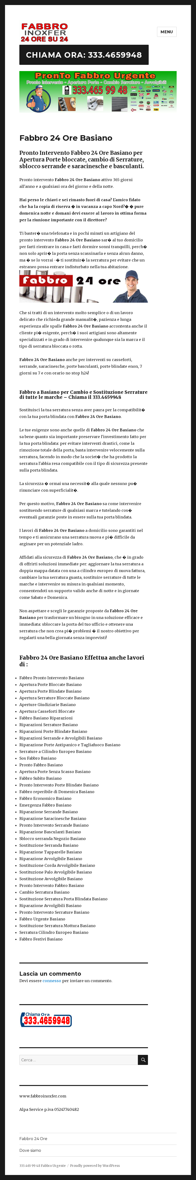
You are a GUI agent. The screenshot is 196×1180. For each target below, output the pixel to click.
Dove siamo (30, 1150)
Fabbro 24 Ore (33, 1138)
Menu (167, 32)
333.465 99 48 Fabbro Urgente (42, 1166)
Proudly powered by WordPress (95, 1166)
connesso (52, 980)
